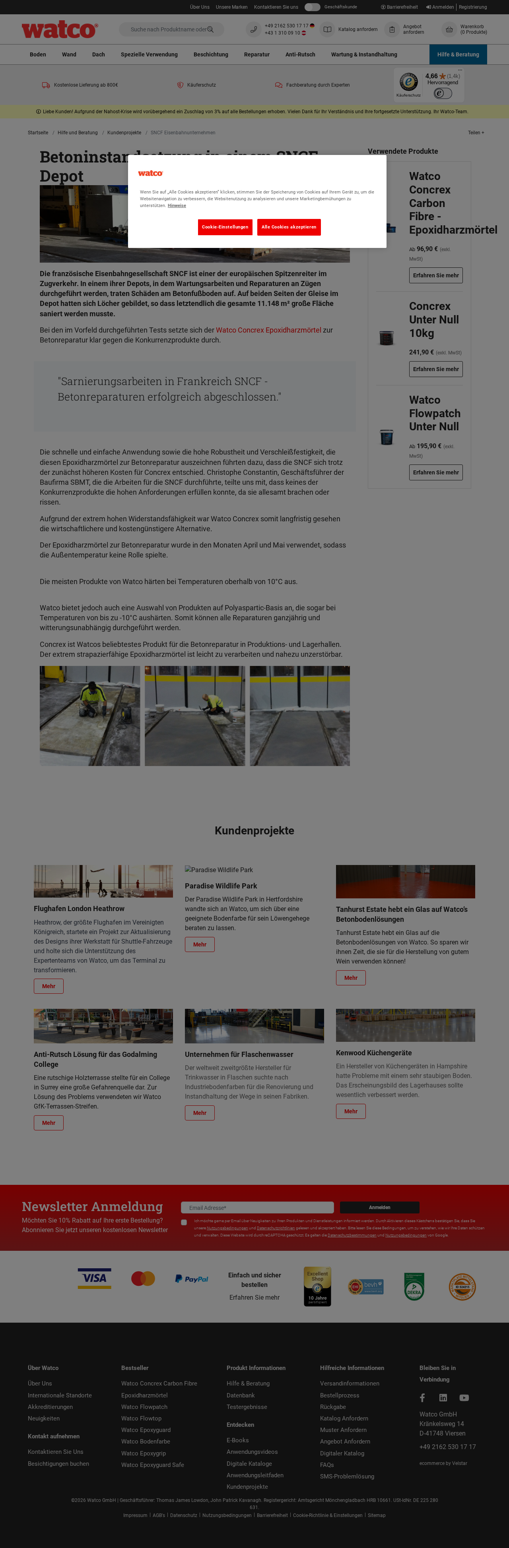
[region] (257, 201)
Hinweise (177, 205)
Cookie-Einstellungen (225, 227)
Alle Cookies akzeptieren (289, 227)
